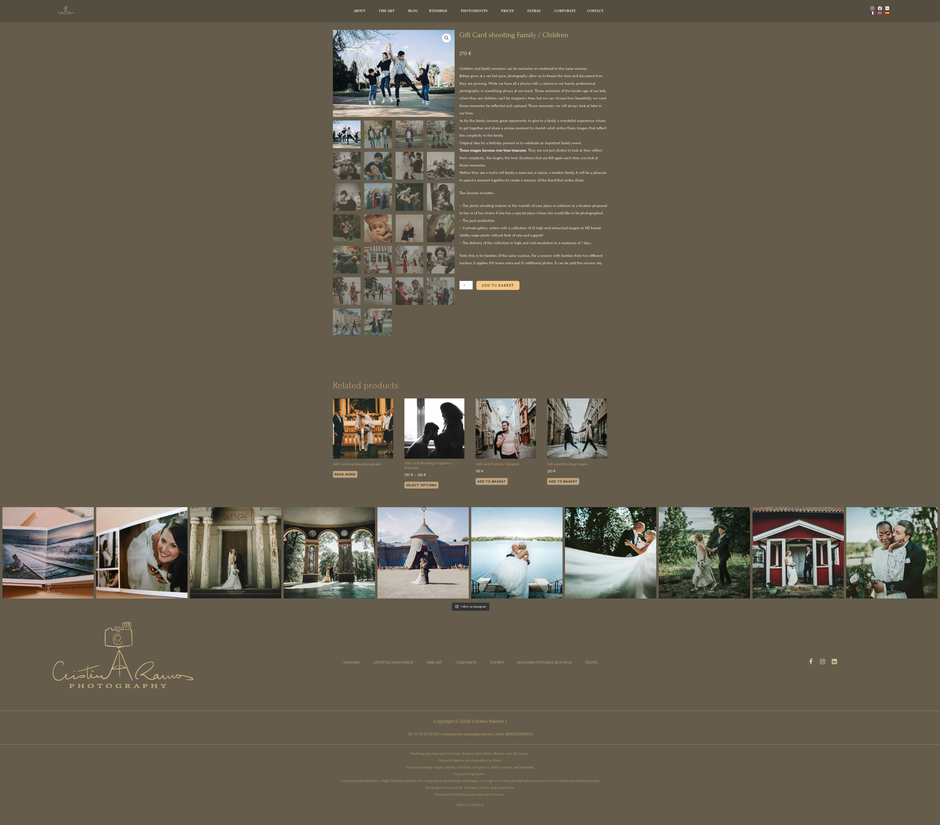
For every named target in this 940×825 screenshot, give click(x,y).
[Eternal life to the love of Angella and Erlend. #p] (892, 552)
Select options (421, 485)
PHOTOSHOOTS (474, 11)
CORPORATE (565, 11)
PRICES (507, 11)
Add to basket (498, 285)
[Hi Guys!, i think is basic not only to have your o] (48, 552)
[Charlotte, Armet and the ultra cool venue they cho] (423, 552)
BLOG (413, 11)
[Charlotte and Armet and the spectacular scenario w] (329, 552)
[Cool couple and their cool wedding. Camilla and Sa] (798, 552)
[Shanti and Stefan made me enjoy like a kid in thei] (517, 552)
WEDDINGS (438, 11)
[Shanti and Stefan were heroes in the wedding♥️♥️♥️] (610, 552)
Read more (345, 474)
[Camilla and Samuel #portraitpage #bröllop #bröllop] (704, 552)
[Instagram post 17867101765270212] (235, 552)
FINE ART (386, 11)
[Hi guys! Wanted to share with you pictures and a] (142, 552)
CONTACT (595, 11)
